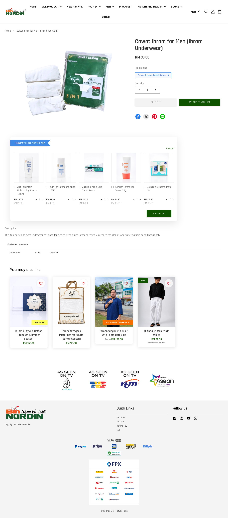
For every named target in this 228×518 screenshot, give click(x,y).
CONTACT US (122, 426)
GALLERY (120, 421)
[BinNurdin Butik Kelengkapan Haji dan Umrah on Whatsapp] (195, 420)
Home (8, 30)
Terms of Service (107, 511)
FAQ (118, 430)
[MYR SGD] (194, 12)
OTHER (106, 17)
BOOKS (175, 7)
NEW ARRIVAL (75, 7)
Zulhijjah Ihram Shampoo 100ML (62, 188)
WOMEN (92, 7)
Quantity (139, 83)
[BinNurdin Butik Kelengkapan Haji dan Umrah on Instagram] (181, 420)
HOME (33, 7)
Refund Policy (122, 511)
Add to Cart (159, 213)
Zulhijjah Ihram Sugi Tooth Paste (92, 188)
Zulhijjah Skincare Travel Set (159, 188)
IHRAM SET (125, 7)
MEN (108, 7)
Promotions (141, 68)
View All (170, 148)
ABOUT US (121, 417)
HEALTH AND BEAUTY (150, 7)
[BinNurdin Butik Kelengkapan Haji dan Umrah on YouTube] (188, 420)
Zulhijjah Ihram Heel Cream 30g (125, 188)
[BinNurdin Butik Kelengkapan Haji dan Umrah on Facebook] (174, 420)
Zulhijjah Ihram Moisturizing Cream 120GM (27, 190)
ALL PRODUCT (50, 7)
